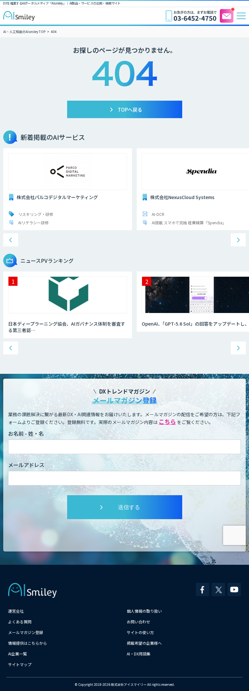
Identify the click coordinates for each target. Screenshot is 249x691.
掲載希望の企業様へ (144, 643)
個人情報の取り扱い (144, 611)
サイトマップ (19, 664)
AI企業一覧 (17, 653)
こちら (167, 421)
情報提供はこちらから (27, 643)
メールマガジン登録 (25, 632)
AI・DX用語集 (138, 653)
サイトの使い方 (140, 632)
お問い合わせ (138, 621)
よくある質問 (19, 621)
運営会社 (16, 611)
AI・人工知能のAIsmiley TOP (24, 31)
